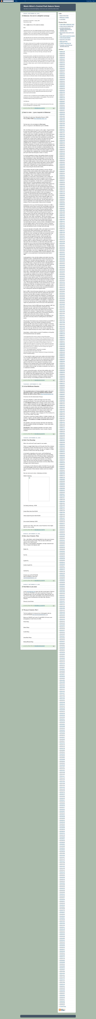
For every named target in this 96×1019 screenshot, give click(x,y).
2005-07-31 (62, 99)
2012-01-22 (62, 706)
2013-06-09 (62, 827)
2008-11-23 (62, 414)
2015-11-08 (62, 977)
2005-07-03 (62, 92)
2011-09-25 (62, 678)
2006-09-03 (62, 202)
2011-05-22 (62, 650)
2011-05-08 (62, 647)
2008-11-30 (62, 416)
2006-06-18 (62, 182)
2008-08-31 (62, 392)
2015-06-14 (62, 953)
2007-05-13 (62, 269)
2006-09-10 (62, 204)
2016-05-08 (62, 1002)
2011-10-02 (62, 680)
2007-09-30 (62, 304)
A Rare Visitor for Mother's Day (66, 26)
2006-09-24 (62, 208)
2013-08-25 (62, 842)
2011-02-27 (62, 630)
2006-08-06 (62, 195)
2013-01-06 (62, 790)
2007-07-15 (62, 285)
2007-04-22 (62, 263)
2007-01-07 (62, 236)
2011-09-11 (62, 674)
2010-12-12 (62, 610)
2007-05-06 (62, 267)
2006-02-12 (62, 149)
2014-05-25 (62, 905)
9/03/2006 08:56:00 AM (39, 646)
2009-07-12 (62, 475)
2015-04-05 (62, 938)
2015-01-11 (62, 927)
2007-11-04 (62, 313)
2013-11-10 (62, 859)
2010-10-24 (62, 597)
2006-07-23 (62, 191)
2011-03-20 (62, 634)
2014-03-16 (62, 886)
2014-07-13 (62, 910)
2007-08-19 (62, 295)
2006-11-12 (62, 221)
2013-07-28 (62, 835)
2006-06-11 (62, 180)
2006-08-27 (62, 200)
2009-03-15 (62, 444)
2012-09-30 (62, 765)
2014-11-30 (62, 925)
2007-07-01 (62, 282)
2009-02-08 (62, 435)
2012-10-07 (62, 766)
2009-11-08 (62, 505)
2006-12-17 (62, 230)
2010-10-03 (62, 591)
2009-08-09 (62, 481)
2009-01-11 (62, 427)
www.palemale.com (31, 591)
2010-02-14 (62, 530)
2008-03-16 (62, 348)
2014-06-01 (62, 907)
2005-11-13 (62, 127)
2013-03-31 (62, 809)
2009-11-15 (62, 506)
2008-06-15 (62, 372)
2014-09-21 (62, 918)
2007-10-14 (62, 307)
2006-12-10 (62, 228)
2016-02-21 (62, 986)
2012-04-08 (62, 726)
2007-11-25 (62, 318)
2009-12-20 (62, 516)
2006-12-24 (62, 232)
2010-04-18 (62, 547)
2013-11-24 (62, 860)
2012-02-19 (62, 713)
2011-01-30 (62, 623)
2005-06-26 (62, 90)
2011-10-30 (62, 687)
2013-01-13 (62, 792)
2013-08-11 (62, 838)
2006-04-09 (62, 164)
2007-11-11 (62, 315)
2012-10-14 (62, 768)
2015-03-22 (62, 934)
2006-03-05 (62, 154)
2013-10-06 (62, 853)
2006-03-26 (62, 160)
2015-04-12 (62, 940)
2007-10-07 (62, 306)
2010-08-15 (62, 578)
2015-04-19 (62, 942)
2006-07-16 (62, 189)
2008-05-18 (62, 365)
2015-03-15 (62, 932)
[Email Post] (53, 108)
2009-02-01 (62, 433)
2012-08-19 (62, 753)
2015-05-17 (62, 949)
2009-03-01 (62, 440)
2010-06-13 (62, 562)
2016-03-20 (62, 991)
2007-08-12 (62, 293)
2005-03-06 (62, 60)
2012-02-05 (62, 709)
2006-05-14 (62, 173)
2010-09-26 (62, 589)
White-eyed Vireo (63, 41)
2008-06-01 (62, 368)
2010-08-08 (62, 577)
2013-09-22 (62, 849)
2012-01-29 (62, 707)
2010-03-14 (62, 538)
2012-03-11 (62, 719)
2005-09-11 (62, 110)
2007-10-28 (62, 311)
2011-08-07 (62, 667)
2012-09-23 (62, 763)
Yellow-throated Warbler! (65, 37)
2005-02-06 (62, 53)
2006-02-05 (62, 147)
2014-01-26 (62, 873)
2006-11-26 (62, 224)
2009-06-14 (62, 468)
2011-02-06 (62, 624)
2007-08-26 (62, 296)
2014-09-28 (62, 919)
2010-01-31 (62, 527)
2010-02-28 (62, 534)
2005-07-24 (62, 97)
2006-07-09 (62, 188)
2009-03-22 (62, 446)
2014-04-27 (62, 897)
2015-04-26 (62, 943)
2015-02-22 (62, 930)
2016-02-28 (62, 988)
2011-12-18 (62, 696)
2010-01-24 (62, 525)
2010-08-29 (62, 582)
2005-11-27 (62, 129)
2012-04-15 (62, 728)
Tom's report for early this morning (67, 35)
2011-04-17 (62, 641)
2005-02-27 (62, 59)
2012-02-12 (62, 711)
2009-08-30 (62, 486)
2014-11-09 (62, 923)
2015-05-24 (62, 951)
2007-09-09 (62, 298)
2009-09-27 (62, 494)
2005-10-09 (62, 118)
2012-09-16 (62, 761)
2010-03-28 (62, 542)
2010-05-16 (62, 554)
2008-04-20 (62, 357)
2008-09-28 (62, 400)
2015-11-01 (62, 975)
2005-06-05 (62, 84)
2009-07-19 (62, 477)
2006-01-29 (62, 145)
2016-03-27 (62, 993)
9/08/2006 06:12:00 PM (39, 108)
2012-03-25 (62, 722)
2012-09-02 (62, 757)
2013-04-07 (62, 811)
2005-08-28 (62, 107)
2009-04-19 (62, 453)
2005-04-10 (62, 70)
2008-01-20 (62, 333)
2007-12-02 (62, 320)
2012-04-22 (62, 730)
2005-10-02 (62, 116)
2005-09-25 (62, 114)
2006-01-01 (62, 138)
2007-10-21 (62, 309)
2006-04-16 (62, 165)
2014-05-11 (62, 901)
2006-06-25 (62, 184)
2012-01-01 (62, 700)
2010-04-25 (62, 549)
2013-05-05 (62, 818)
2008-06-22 (62, 374)
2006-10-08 (62, 212)
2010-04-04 (62, 543)
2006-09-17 (62, 206)
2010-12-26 (62, 613)
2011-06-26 (62, 658)
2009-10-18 (62, 499)
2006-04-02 (62, 162)
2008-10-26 (62, 407)
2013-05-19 (62, 822)
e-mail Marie (62, 19)
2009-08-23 (62, 484)
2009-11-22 (62, 508)
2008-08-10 (62, 387)
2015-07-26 (62, 958)
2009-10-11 (62, 497)
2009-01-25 (62, 431)
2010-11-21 (62, 604)
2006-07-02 (62, 186)
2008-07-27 (62, 383)
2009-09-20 (62, 492)
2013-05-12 (62, 820)
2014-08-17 (62, 912)
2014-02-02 (62, 875)
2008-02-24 (62, 342)
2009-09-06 (62, 488)
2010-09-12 (62, 586)
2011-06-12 (62, 656)
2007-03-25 (62, 256)
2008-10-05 (62, 401)
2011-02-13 (62, 626)
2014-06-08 (62, 908)
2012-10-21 (62, 770)
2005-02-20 (62, 57)
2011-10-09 (62, 682)
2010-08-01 (62, 575)
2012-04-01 (62, 724)
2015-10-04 (62, 971)
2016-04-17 (62, 999)
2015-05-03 (62, 945)
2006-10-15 (62, 213)
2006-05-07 (62, 171)
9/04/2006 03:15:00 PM (39, 580)
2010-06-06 (62, 560)
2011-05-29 (62, 652)
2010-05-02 (62, 551)
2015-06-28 (62, 954)
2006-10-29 (62, 217)
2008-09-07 (62, 394)
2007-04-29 (62, 265)
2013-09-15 (62, 848)
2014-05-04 (62, 899)
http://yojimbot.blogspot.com (47, 394)
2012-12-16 (62, 785)
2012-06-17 (62, 741)
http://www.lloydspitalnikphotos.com (40, 614)
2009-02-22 (62, 438)
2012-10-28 (62, 772)
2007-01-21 (62, 239)
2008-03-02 (62, 344)
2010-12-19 (62, 612)
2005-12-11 (62, 132)
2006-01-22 (62, 143)
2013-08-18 (62, 840)
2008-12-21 (62, 422)
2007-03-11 (62, 252)
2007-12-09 (62, 322)
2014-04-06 (62, 892)
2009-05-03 (62, 457)
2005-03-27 (62, 66)
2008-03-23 (62, 350)
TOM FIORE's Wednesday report (67, 24)
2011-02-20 (62, 628)
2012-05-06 (62, 733)
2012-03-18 (62, 720)
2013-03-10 (62, 805)
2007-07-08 (62, 283)
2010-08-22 (62, 580)
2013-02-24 (62, 801)
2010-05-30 (62, 558)
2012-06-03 (62, 739)
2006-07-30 (62, 193)
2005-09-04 (62, 108)
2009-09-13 (62, 490)
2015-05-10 (62, 947)
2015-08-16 (62, 964)
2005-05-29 (62, 83)
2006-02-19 (62, 151)
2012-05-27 (62, 737)
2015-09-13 (62, 967)
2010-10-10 (62, 593)
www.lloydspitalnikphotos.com (29, 577)
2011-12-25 (62, 698)
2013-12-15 (62, 864)
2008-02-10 (62, 339)
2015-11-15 (62, 978)
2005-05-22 (62, 81)
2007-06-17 (62, 278)
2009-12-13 (62, 514)
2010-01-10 (62, 521)
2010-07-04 (62, 567)
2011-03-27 (62, 636)
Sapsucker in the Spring (65, 39)
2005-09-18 (62, 112)
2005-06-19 (62, 88)
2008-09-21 (62, 398)
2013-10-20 (62, 855)
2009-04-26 (62, 455)
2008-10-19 (62, 405)
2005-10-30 (62, 123)
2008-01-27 (62, 335)
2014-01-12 (62, 870)
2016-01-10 (62, 984)
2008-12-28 (62, 424)
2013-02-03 (62, 796)
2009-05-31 (62, 464)
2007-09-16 (62, 300)
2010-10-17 (62, 595)
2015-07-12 (62, 956)
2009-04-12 (62, 451)
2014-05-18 (62, 903)
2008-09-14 (62, 396)
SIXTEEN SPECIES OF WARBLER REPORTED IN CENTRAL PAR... (66, 29)
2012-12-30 (62, 789)
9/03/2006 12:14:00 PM (39, 605)
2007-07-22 (62, 287)
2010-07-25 (62, 573)
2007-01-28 (62, 241)
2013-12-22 (62, 866)
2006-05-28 (62, 177)
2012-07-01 (62, 742)
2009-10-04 (62, 495)
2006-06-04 (62, 178)
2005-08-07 (62, 101)
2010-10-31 (62, 599)
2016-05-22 (62, 1004)
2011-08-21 (62, 669)
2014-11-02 (62, 921)
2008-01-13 (62, 331)
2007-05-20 (62, 271)
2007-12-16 (62, 324)
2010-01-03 (62, 519)
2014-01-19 (62, 871)
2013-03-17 (62, 807)
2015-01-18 (62, 929)
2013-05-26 (62, 824)
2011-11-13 (62, 689)
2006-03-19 (62, 158)
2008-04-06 (62, 354)
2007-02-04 (62, 243)
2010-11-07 (62, 601)
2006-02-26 (62, 153)
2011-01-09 (62, 617)
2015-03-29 (62, 936)
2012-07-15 (62, 744)
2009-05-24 (62, 462)
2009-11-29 (62, 510)
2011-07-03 (62, 660)
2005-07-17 (62, 95)
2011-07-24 (62, 663)
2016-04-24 (62, 1001)
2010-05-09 (62, 553)
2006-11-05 (62, 219)
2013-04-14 (62, 812)
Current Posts (63, 1006)
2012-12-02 (62, 781)
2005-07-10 (62, 94)
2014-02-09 (62, 877)
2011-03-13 (62, 632)
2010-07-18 (62, 571)
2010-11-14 (62, 602)
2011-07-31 (62, 665)
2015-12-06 (62, 982)
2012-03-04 (62, 717)
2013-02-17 (62, 800)
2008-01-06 (62, 330)
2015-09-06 (62, 966)
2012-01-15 (62, 704)
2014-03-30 (62, 890)
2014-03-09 (62, 884)
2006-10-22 (62, 215)
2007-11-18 (62, 317)
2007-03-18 (62, 254)
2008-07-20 (62, 381)
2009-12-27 (62, 518)
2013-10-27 (62, 857)
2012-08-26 (62, 755)
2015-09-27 (62, 969)
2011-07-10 (62, 661)
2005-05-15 (62, 79)
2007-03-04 (62, 250)
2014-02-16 (62, 879)
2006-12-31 (62, 234)
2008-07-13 (62, 379)
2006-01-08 (62, 140)
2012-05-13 (62, 735)
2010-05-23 (62, 556)
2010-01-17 (62, 523)
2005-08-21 (62, 105)
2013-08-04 (62, 836)
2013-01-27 (62, 794)
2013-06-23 (62, 831)
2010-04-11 (62, 545)
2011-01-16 (62, 619)
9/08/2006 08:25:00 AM (39, 380)
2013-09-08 (62, 846)
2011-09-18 (62, 676)
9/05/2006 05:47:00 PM (39, 529)
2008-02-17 (62, 341)
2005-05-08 (62, 77)
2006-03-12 (62, 156)
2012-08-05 (62, 750)
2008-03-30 (62, 352)
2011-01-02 (62, 615)
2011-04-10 (62, 639)
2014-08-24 (62, 914)
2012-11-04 (62, 774)
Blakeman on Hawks (64, 17)
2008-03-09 (62, 346)
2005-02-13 (62, 55)
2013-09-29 (62, 851)
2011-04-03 (62, 637)
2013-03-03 (62, 803)
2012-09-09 (62, 759)
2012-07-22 (62, 746)
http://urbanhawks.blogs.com (40, 118)
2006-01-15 (62, 141)
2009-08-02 (62, 479)
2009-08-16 (62, 483)
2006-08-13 (62, 197)
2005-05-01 (62, 75)
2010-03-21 (62, 540)
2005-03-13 (62, 62)
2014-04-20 (62, 895)
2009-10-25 (62, 501)
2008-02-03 (62, 337)
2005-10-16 (62, 119)
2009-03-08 (62, 442)
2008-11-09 (62, 411)
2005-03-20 (62, 64)
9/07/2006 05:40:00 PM (39, 433)
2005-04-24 (62, 73)
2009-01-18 (62, 429)
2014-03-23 (62, 888)
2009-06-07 (62, 466)
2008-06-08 (62, 370)
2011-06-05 (62, 654)
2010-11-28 (62, 606)
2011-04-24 (62, 643)
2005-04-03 (62, 68)
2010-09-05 (62, 584)
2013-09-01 (62, 844)
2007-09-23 (62, 302)
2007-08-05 (62, 291)
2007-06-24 (62, 280)
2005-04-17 (62, 71)
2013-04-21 (62, 814)
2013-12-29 (62, 868)
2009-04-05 (62, 449)
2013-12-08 (62, 862)
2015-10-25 (62, 973)
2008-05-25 (62, 366)
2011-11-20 (62, 691)
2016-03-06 (62, 989)
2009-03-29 (62, 447)
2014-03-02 (62, 883)
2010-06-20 (62, 564)
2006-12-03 (62, 226)
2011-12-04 (62, 695)
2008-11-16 (62, 413)
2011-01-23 (62, 621)
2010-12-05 (62, 608)
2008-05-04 (62, 361)
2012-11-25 (62, 779)
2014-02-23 (62, 881)
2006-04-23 (62, 167)
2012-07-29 (62, 748)
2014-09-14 (62, 916)
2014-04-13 (62, 894)
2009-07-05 (62, 473)
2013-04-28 (62, 816)
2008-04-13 (62, 355)
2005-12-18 (62, 134)
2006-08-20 (62, 199)
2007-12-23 (62, 326)
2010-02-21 (62, 532)
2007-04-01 (62, 258)
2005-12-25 (62, 136)
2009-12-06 (62, 512)
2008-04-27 (62, 359)
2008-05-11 (62, 363)
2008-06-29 (62, 376)
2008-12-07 (62, 418)
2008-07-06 (62, 377)
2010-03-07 (62, 536)
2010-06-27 (62, 565)
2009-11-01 (62, 503)
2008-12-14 (62, 420)
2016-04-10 (62, 997)
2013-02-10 (62, 798)
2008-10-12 (62, 403)
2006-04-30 (62, 169)
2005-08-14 (62, 103)
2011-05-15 (62, 648)
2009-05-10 (62, 459)
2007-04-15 (62, 261)
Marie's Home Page (64, 15)
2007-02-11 (62, 245)
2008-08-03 (62, 385)
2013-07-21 (62, 833)
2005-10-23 (62, 121)
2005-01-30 (62, 51)
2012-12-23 (62, 787)
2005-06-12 (62, 86)
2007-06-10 (62, 276)
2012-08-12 (62, 752)
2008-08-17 (62, 389)
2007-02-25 (62, 248)
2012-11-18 (62, 777)
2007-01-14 (62, 237)
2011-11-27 (62, 693)
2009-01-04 (62, 425)
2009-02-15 (62, 436)
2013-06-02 (62, 825)
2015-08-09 (62, 962)
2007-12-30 (62, 328)
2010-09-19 (62, 588)
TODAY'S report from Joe (65, 43)
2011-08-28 (62, 671)
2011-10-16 (62, 683)
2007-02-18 (62, 247)
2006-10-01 (62, 210)
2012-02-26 (62, 715)
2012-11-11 (62, 776)
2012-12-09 (62, 783)
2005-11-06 (62, 125)
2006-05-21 (62, 175)
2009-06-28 (62, 471)
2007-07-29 (62, 289)
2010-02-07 (62, 529)
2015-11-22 (62, 980)
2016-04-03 (62, 995)
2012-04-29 (62, 731)
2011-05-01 (62, 645)
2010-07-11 (62, 569)
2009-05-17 (62, 460)
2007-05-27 (62, 272)
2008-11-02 (62, 409)
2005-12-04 (62, 130)
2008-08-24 (62, 390)
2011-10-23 (62, 685)
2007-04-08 (62, 259)
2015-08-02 (62, 960)
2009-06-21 (62, 470)
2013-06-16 (62, 829)
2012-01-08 (62, 702)
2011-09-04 (62, 672)
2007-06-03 (62, 274)
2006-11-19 (62, 223)
